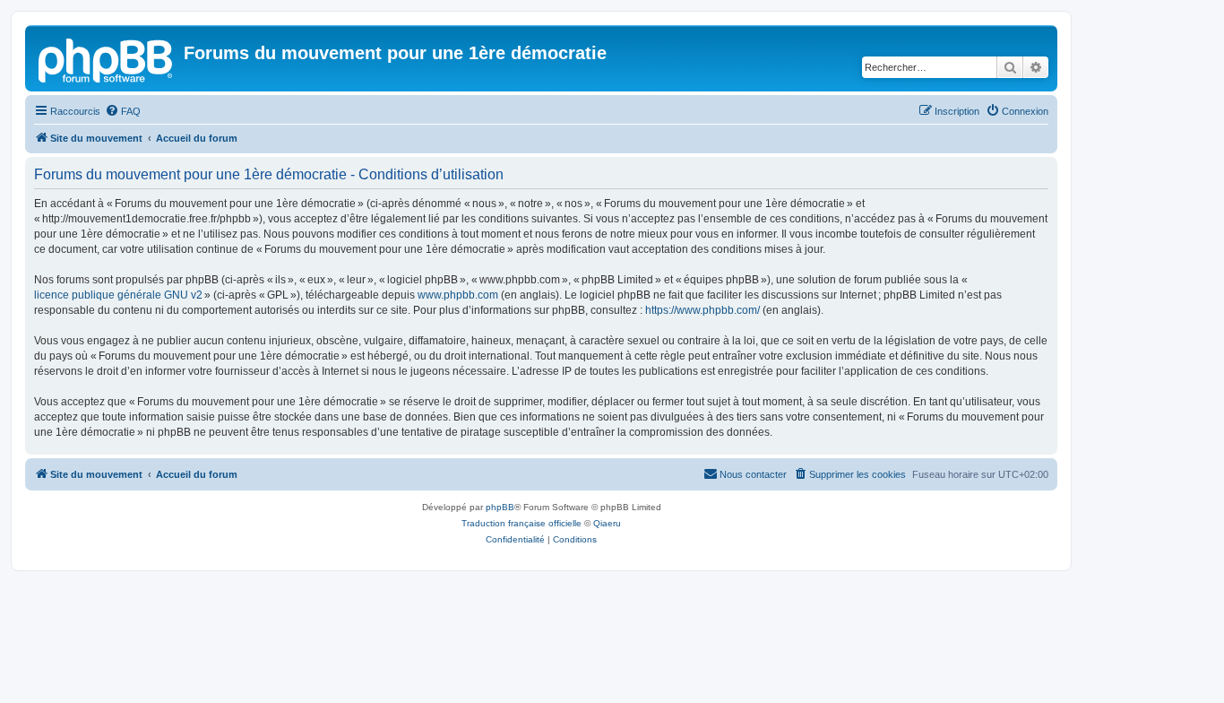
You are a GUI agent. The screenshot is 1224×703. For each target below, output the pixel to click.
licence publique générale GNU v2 (118, 295)
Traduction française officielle (521, 523)
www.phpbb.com (458, 295)
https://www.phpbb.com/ (702, 310)
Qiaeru (607, 523)
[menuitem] (123, 111)
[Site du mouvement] (107, 58)
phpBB (500, 507)
